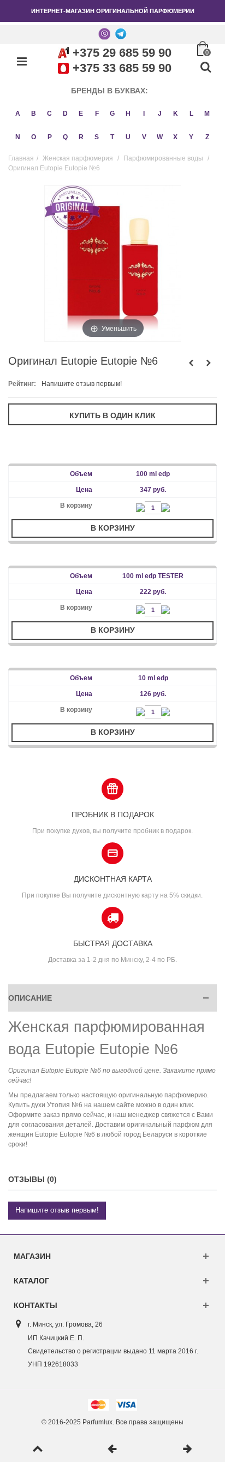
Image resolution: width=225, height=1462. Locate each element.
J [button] (160, 113)
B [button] (33, 113)
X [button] (175, 137)
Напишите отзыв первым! (82, 384)
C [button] (49, 113)
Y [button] (191, 137)
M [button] (207, 113)
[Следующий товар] (187, 1449)
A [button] (17, 113)
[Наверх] (37, 1449)
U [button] (128, 137)
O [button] (33, 137)
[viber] (104, 33)
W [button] (160, 137)
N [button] (17, 137)
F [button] (97, 113)
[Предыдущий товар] (112, 1449)
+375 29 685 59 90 (122, 53)
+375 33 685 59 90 (122, 68)
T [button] (112, 137)
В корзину (113, 528)
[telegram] (120, 33)
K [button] (175, 113)
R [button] (81, 137)
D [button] (65, 113)
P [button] (50, 137)
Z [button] (207, 137)
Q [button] (65, 137)
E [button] (81, 113)
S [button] (96, 137)
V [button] (144, 137)
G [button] (112, 113)
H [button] (128, 113)
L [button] (191, 113)
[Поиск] (205, 67)
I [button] (144, 113)
